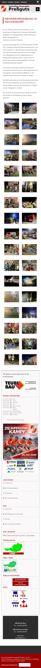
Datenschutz (20, 636)
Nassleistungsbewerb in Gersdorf (14, 514)
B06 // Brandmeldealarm (11, 488)
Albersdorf (15, 409)
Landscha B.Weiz (16, 405)
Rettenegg (15, 402)
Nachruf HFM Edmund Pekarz (13, 524)
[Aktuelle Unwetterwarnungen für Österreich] (13, 548)
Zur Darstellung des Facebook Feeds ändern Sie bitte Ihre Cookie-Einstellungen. (20, 582)
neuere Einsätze (19, 419)
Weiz (14, 404)
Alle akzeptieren (24, 665)
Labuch (14, 400)
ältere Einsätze (11, 419)
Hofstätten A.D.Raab (17, 412)
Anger (14, 399)
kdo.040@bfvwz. (20, 638)
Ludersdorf (15, 414)
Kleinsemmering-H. (17, 411)
